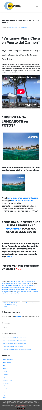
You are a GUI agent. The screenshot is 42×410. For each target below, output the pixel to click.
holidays (4, 287)
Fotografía (5, 283)
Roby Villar (24, 27)
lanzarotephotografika (8, 289)
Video (28, 283)
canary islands (9, 285)
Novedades (11, 283)
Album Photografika (15, 281)
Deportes (5, 368)
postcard (14, 291)
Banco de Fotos (26, 281)
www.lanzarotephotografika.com (22, 198)
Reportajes (6, 395)
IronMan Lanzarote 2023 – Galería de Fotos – (15, 343)
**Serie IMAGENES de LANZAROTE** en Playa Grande (10, 305)
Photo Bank (28, 289)
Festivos (5, 371)
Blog (33, 281)
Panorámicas (6, 389)
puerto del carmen (23, 291)
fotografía (17, 285)
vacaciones (5, 293)
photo (22, 289)
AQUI (9, 257)
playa (34, 289)
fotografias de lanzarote (28, 285)
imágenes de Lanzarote (14, 287)
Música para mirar (7, 380)
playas (4, 291)
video (11, 293)
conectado (18, 316)
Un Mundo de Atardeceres (31, 303)
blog (3, 285)
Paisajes (18, 283)
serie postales (33, 291)
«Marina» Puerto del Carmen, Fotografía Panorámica (17, 349)
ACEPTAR (21, 408)
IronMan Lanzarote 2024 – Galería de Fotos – (15, 340)
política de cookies (21, 405)
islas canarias (26, 287)
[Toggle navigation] (37, 5)
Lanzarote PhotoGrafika (22, 200)
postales (8, 291)
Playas (24, 283)
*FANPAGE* (13, 228)
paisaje (18, 289)
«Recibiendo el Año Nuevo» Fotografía (13, 346)
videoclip (16, 293)
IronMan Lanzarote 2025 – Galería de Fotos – (15, 338)
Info (4, 377)
